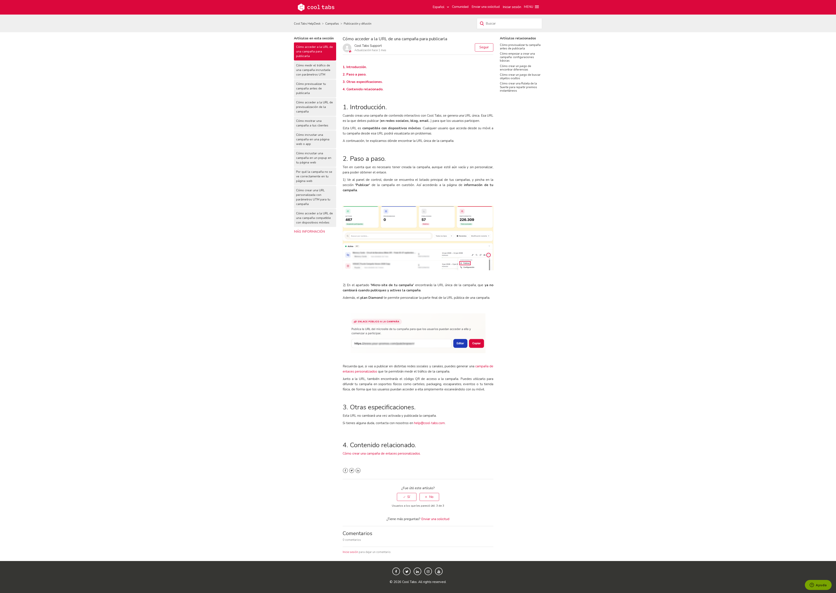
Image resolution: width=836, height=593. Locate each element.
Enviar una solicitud (486, 7)
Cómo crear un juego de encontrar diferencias (515, 68)
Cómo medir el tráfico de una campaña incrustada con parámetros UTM (313, 70)
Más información (309, 231)
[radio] (406, 497)
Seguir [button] (484, 47)
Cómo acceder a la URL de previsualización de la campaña (314, 107)
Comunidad (460, 7)
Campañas (332, 24)
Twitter (351, 470)
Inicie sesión (350, 552)
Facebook (345, 470)
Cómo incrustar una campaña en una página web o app (312, 139)
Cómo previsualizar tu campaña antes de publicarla (311, 88)
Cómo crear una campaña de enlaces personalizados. (382, 453)
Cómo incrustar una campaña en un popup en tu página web (313, 158)
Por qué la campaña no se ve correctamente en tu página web (314, 176)
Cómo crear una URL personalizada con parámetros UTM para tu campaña (313, 197)
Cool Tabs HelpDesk (307, 24)
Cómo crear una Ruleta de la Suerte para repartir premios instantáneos (518, 86)
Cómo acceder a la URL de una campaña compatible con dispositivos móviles (314, 218)
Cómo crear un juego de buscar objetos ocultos (520, 76)
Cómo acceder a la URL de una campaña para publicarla (314, 51)
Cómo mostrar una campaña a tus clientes (312, 123)
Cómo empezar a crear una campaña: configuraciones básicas (517, 57)
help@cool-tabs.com (429, 423)
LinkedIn (358, 470)
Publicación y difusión (357, 24)
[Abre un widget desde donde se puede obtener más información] (818, 585)
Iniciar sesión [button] (512, 7)
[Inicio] (316, 7)
